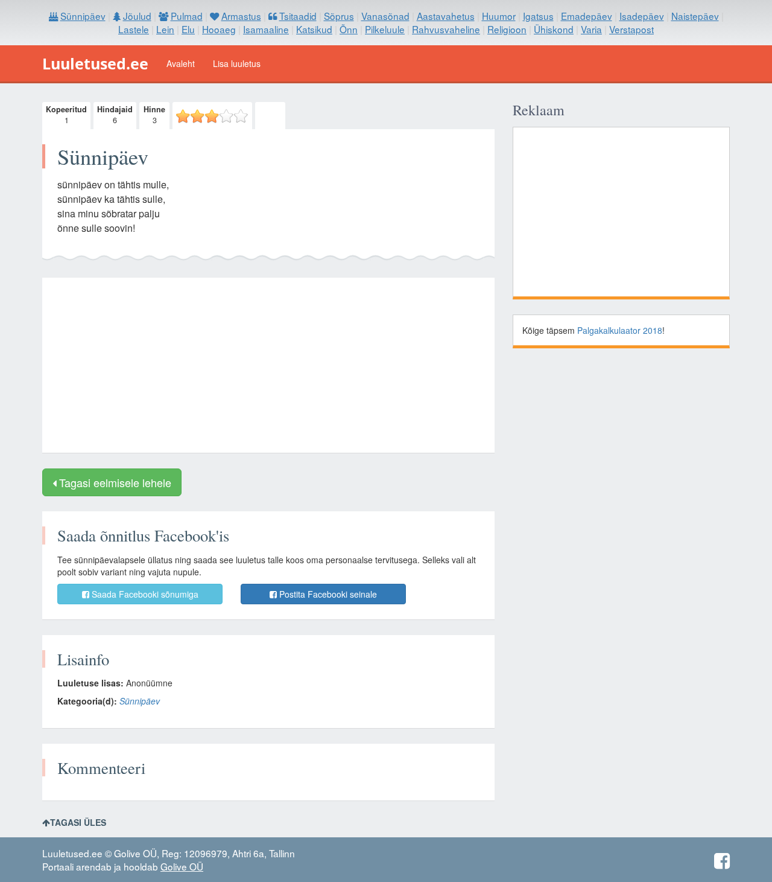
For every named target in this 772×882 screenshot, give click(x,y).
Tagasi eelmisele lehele (113, 482)
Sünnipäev (139, 701)
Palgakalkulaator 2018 (619, 330)
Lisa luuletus (237, 63)
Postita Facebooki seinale (327, 594)
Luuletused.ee (95, 63)
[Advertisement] (268, 365)
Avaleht (180, 63)
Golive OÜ (181, 866)
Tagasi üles (78, 822)
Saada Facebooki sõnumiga (143, 594)
